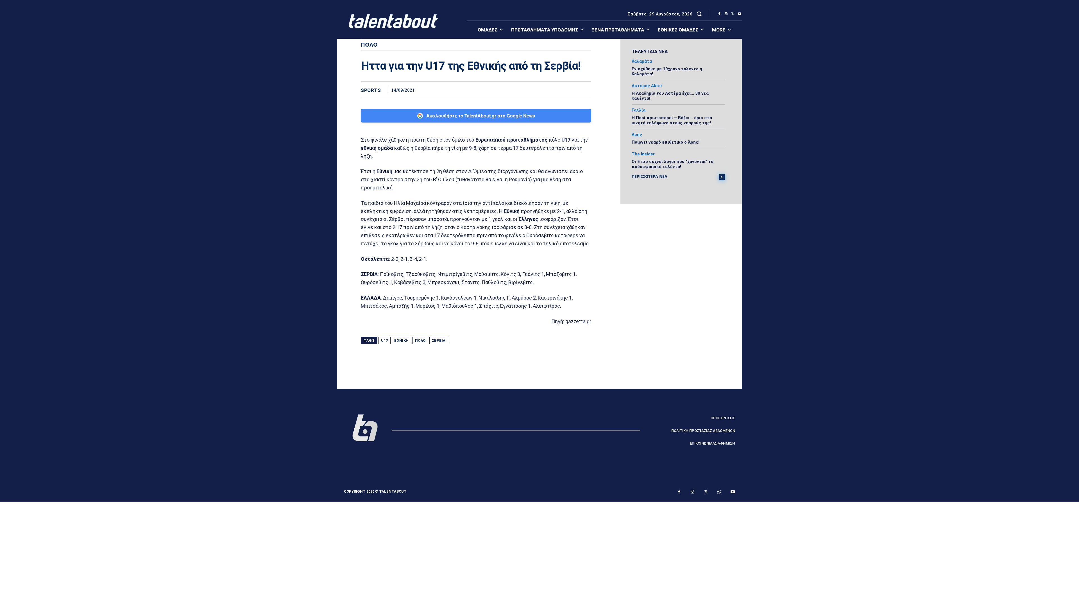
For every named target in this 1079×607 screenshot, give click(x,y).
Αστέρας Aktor (647, 86)
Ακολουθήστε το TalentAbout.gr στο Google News (480, 115)
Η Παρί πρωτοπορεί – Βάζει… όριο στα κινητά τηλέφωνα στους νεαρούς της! (672, 120)
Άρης (637, 135)
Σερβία (439, 340)
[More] (585, 90)
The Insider (643, 154)
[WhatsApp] (572, 90)
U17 (384, 340)
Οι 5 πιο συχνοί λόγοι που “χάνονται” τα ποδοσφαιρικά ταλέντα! (672, 164)
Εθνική (401, 340)
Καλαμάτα (642, 61)
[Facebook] (719, 14)
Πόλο (420, 340)
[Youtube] (739, 14)
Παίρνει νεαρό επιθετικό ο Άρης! (665, 142)
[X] (732, 14)
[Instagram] (726, 14)
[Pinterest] (559, 90)
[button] (699, 14)
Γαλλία (638, 110)
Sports (371, 90)
